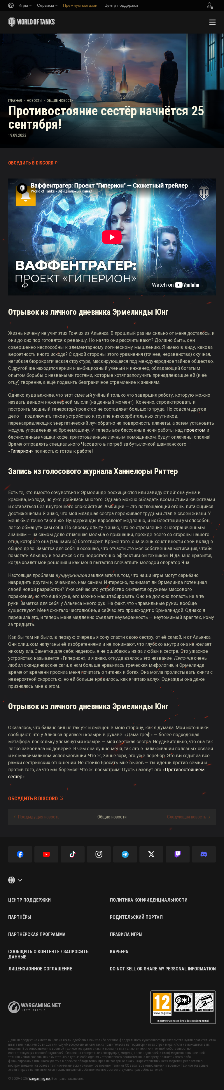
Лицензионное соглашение (40, 969)
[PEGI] (183, 1007)
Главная (15, 101)
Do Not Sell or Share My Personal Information (163, 969)
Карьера (119, 951)
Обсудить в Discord (30, 163)
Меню (212, 22)
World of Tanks (31, 22)
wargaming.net (34, 1007)
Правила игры (126, 934)
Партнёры (19, 917)
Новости (34, 101)
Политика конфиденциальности (149, 900)
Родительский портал (136, 917)
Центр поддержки (29, 900)
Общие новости (60, 101)
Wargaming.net (39, 1079)
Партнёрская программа (37, 934)
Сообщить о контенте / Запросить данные (48, 954)
